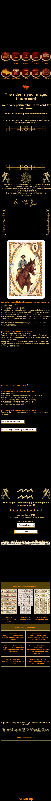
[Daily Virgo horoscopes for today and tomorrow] (24, 731)
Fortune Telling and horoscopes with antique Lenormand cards (38, 636)
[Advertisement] (25, 26)
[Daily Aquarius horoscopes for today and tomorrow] (43, 731)
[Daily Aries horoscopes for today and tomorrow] (4, 731)
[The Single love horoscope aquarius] (6, 77)
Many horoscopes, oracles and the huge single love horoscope (38, 649)
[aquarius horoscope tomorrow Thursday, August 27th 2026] (26, 56)
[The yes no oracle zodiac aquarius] (16, 77)
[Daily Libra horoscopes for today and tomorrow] (27, 731)
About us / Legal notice (25, 737)
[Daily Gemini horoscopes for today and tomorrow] (12, 731)
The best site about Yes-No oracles (13, 661)
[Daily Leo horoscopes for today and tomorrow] (20, 731)
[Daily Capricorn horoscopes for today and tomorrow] (39, 731)
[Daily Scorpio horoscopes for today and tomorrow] (31, 731)
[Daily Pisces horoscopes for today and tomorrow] (47, 731)
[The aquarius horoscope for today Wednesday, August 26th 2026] (16, 56)
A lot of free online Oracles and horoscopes (38, 661)
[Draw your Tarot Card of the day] (46, 60)
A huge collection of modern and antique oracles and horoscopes (12, 648)
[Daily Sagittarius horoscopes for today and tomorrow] (35, 731)
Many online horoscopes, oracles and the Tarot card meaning (13, 636)
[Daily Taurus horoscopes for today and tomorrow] (8, 731)
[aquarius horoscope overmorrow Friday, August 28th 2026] (36, 56)
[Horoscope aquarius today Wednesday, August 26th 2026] (6, 60)
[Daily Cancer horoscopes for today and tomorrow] (16, 731)
